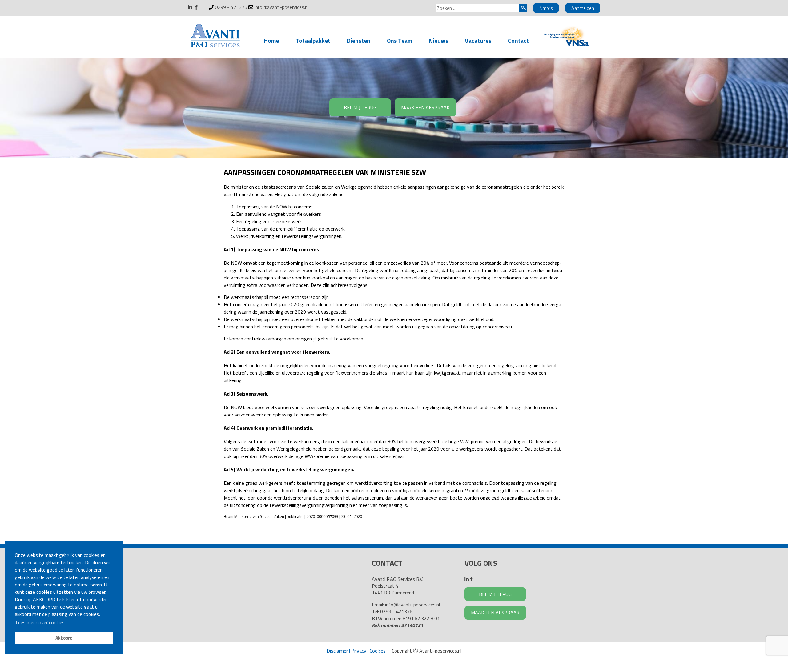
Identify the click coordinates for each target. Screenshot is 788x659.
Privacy (358, 650)
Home (271, 40)
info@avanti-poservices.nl (281, 7)
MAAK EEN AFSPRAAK (425, 107)
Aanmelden (582, 8)
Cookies (378, 650)
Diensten (358, 40)
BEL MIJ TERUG (360, 107)
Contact (518, 40)
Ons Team (399, 40)
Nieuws (438, 40)
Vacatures (478, 40)
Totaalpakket (313, 40)
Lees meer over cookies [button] (40, 622)
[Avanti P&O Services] (215, 37)
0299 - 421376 (231, 7)
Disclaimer (337, 650)
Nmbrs (546, 8)
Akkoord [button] (64, 638)
